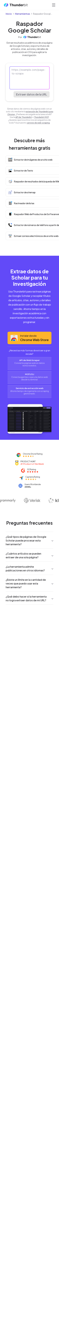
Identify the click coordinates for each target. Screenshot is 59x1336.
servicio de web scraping (38, 123)
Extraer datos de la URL (31, 94)
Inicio (9, 13)
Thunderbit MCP (41, 117)
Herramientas (22, 13)
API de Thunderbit (23, 117)
